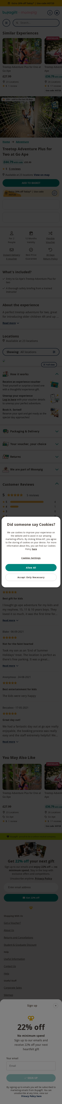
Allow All (31, 567)
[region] (31, 552)
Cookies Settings (31, 557)
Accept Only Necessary (31, 577)
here (34, 549)
